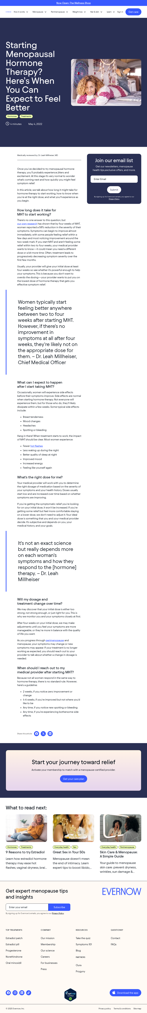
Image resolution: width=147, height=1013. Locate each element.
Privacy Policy (58, 913)
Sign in (120, 12)
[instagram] (15, 992)
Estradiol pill (12, 944)
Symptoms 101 (84, 944)
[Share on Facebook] (36, 733)
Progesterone (13, 950)
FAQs (113, 944)
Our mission (47, 938)
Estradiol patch (14, 938)
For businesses (49, 962)
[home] (8, 12)
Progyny (80, 971)
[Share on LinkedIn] (50, 733)
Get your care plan (73, 778)
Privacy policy (105, 1009)
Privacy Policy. (114, 199)
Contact (115, 938)
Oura (78, 965)
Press (44, 969)
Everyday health (62, 847)
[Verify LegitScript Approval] (70, 994)
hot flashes (36, 446)
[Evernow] (121, 892)
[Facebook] (8, 992)
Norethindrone (14, 956)
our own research (27, 223)
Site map (137, 1009)
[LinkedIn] (21, 992)
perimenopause (55, 640)
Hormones (12, 116)
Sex (74, 847)
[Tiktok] (28, 992)
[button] (21, 12)
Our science (48, 950)
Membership (48, 944)
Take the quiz (83, 938)
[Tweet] (43, 733)
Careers (45, 956)
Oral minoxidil (13, 962)
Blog (78, 950)
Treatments (26, 116)
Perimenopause (127, 847)
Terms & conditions (122, 1009)
